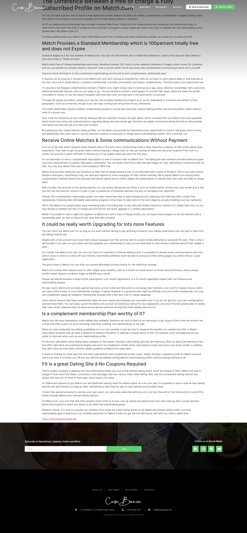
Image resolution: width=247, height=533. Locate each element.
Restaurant (161, 7)
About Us (129, 7)
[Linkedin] (211, 449)
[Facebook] (195, 449)
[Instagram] (203, 449)
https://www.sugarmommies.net (59, 418)
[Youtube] (219, 449)
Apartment (145, 7)
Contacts (177, 7)
